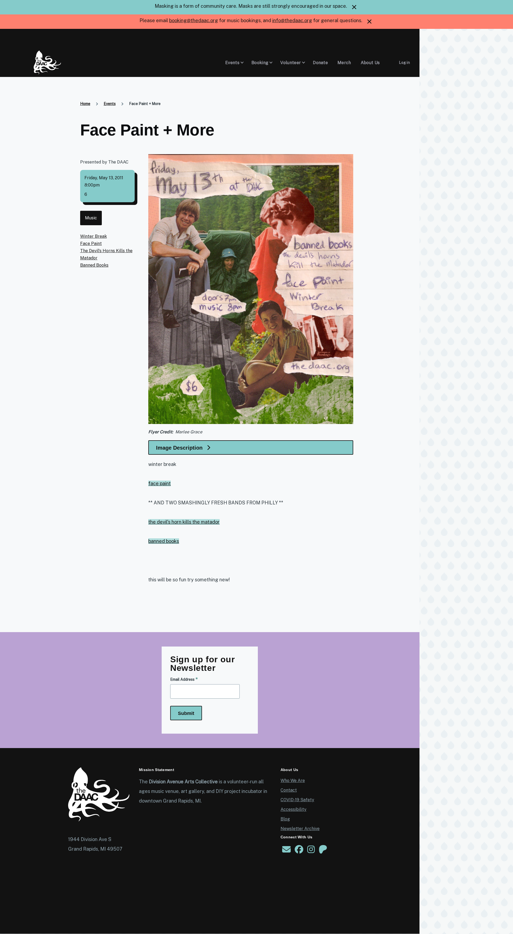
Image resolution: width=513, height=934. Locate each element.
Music (91, 217)
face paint (159, 483)
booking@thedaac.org (193, 20)
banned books (163, 541)
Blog (285, 819)
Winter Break (93, 236)
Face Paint (91, 243)
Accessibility (293, 809)
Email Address (182, 679)
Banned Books (94, 265)
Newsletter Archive (300, 828)
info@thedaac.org (292, 20)
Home (85, 104)
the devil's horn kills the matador (184, 522)
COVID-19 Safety (297, 799)
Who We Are (293, 780)
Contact (289, 790)
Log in (404, 62)
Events (110, 104)
